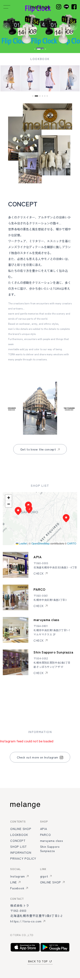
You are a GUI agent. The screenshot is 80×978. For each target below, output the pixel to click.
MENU (6, 6)
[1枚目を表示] (34, 49)
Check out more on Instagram (37, 757)
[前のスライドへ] (6, 26)
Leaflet (22, 543)
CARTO (71, 543)
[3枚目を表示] (42, 49)
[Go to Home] (40, 6)
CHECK (38, 573)
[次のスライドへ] (73, 26)
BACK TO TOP (38, 961)
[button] (29, 509)
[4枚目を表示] (45, 49)
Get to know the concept (38, 449)
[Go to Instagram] (58, 6)
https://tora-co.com (26, 921)
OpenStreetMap (40, 543)
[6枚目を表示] (47, 96)
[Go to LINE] (66, 6)
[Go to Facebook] (74, 6)
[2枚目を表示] (38, 49)
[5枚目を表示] (44, 96)
